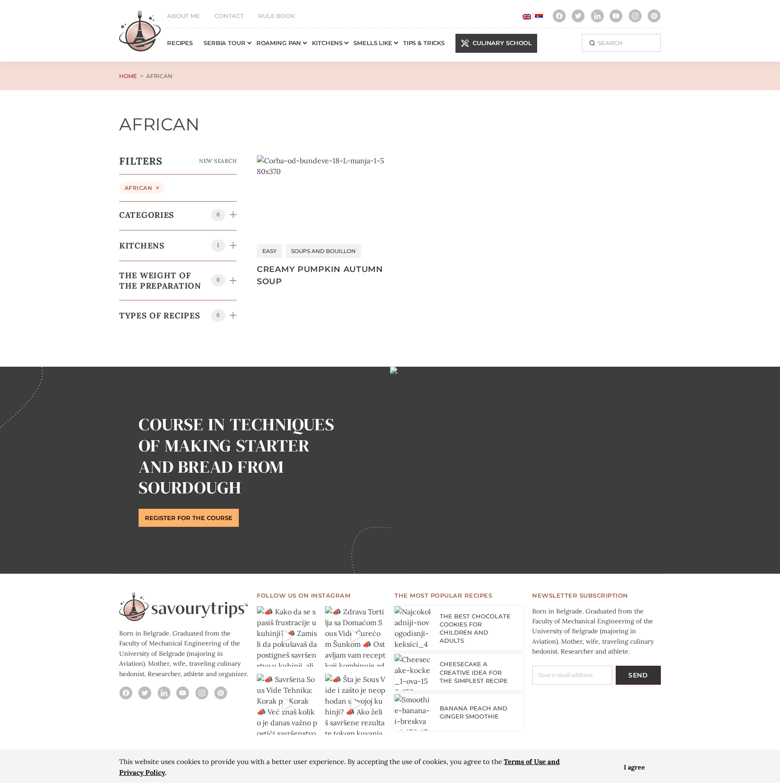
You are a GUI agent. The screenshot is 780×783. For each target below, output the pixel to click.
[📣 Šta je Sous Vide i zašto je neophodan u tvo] (355, 704)
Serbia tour (225, 42)
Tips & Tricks (424, 42)
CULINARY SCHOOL (502, 42)
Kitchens (327, 42)
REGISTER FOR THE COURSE (188, 517)
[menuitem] (527, 15)
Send (638, 675)
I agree (634, 767)
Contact (229, 15)
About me (183, 15)
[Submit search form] (592, 42)
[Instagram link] (559, 16)
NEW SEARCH (218, 160)
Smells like (372, 42)
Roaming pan (279, 42)
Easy (269, 251)
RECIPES (180, 42)
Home (128, 76)
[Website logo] (140, 35)
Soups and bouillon (323, 251)
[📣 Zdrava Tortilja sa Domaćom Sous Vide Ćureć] (355, 636)
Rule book (276, 15)
